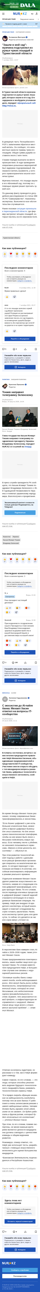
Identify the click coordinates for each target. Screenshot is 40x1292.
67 (5, 561)
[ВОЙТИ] (36, 14)
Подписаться (20, 513)
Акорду (27, 447)
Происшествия (9, 19)
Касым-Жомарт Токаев (11, 540)
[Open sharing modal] (25, 349)
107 (35, 561)
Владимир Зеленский (11, 543)
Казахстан (6, 537)
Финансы (6, 693)
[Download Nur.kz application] (20, 5)
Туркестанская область (11, 238)
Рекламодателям (19, 1276)
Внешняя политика (18, 379)
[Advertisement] (20, 123)
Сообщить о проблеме (20, 1270)
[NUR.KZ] (20, 13)
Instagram (21, 367)
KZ (32, 14)
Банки (13, 693)
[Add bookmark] (36, 349)
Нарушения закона (27, 19)
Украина (16, 537)
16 (17, 561)
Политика (6, 379)
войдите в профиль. (24, 281)
